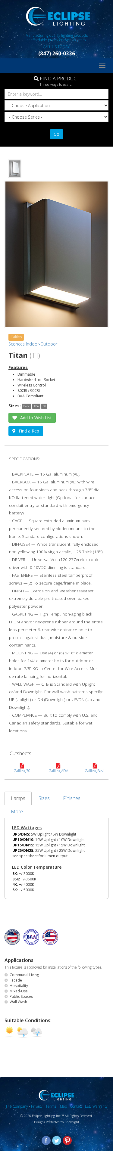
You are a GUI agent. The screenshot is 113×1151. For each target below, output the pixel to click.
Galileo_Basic (95, 770)
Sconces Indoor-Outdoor (32, 344)
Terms (51, 1106)
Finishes (71, 798)
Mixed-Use (19, 991)
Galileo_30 (22, 770)
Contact (76, 1106)
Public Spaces (21, 996)
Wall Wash (18, 1001)
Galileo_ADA (58, 770)
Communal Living (24, 974)
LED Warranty (96, 1106)
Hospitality (19, 985)
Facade (16, 980)
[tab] (26, 405)
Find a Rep (29, 431)
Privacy (36, 1106)
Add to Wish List (36, 417)
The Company (16, 1106)
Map (63, 1106)
